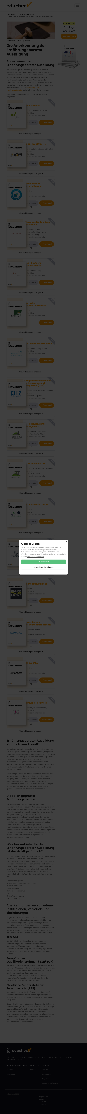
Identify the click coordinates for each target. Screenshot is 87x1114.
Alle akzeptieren (43, 561)
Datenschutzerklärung (35, 556)
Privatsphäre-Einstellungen (43, 567)
